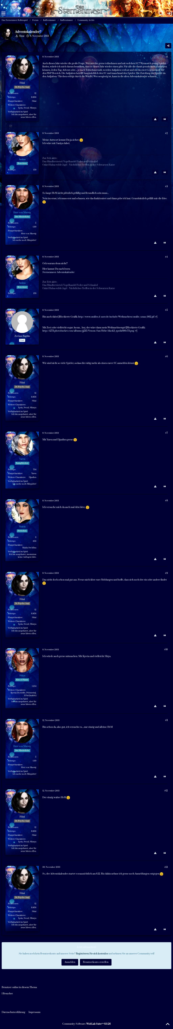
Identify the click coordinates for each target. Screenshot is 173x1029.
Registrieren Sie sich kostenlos (92, 953)
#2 (166, 133)
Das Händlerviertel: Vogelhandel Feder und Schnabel (70, 161)
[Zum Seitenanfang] (167, 1024)
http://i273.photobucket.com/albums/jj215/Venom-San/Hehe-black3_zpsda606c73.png (88, 330)
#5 (166, 310)
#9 (166, 573)
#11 (166, 720)
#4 (166, 256)
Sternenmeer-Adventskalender (58, 272)
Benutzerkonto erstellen (95, 962)
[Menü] (3, 13)
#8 (166, 500)
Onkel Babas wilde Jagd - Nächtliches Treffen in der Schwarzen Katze (78, 164)
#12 (166, 790)
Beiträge (11, 97)
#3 (166, 186)
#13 (166, 867)
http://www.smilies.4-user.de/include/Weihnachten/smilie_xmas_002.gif (116, 316)
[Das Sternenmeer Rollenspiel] (82, 3)
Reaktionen (13, 93)
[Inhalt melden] (155, 119)
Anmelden (70, 962)
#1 (167, 56)
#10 (166, 649)
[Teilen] (168, 45)
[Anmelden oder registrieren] (169, 13)
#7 (166, 432)
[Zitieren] (165, 119)
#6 (166, 356)
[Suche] (161, 13)
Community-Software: (86, 1023)
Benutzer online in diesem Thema (19, 987)
